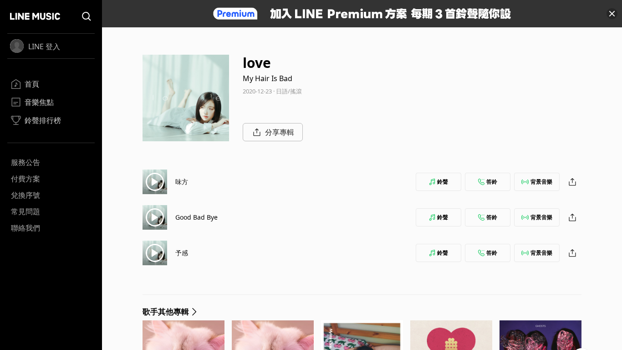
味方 (181, 181)
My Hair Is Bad (267, 78)
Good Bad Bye (196, 217)
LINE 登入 (44, 46)
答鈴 (491, 181)
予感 (181, 252)
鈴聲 (442, 181)
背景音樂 (541, 181)
